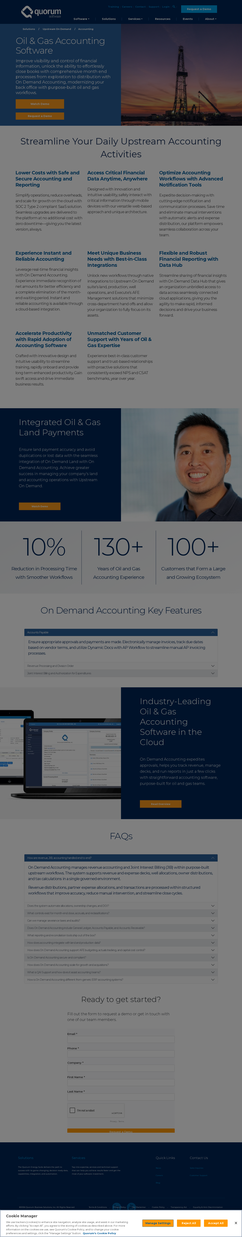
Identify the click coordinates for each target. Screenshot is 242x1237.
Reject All (189, 1223)
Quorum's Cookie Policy (99, 1233)
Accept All (215, 1223)
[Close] (236, 1223)
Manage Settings (158, 1223)
